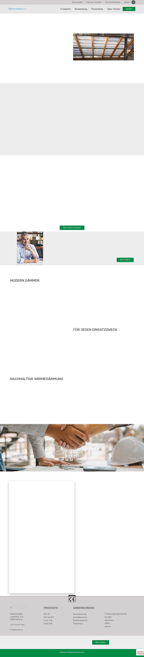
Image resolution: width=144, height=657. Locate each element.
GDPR (107, 623)
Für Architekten (112, 2)
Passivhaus (78, 624)
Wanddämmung (80, 617)
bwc (82, 652)
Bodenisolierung (80, 620)
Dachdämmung (79, 614)
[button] (72, 228)
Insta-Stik (48, 624)
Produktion (97, 9)
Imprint (108, 626)
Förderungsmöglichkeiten (116, 614)
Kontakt (108, 617)
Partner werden (93, 2)
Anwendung (81, 9)
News (126, 2)
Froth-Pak (48, 620)
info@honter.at (16, 630)
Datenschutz (73, 652)
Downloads (77, 2)
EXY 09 (47, 614)
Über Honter (114, 9)
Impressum (109, 620)
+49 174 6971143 (17, 625)
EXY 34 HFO (49, 617)
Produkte (66, 9)
